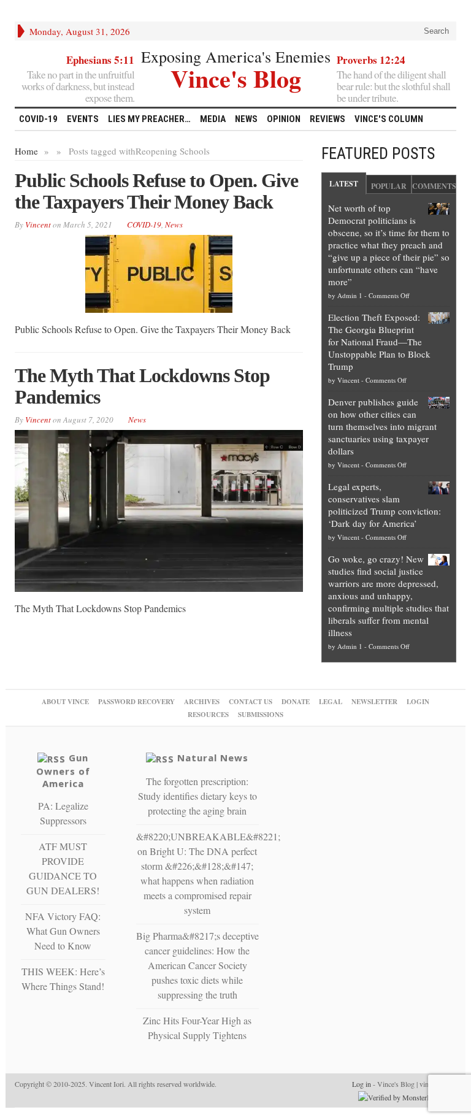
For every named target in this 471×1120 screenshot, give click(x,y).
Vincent (348, 380)
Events (83, 119)
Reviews (327, 119)
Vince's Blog (235, 77)
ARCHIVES (202, 702)
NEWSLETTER (374, 702)
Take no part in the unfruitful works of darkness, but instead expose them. (77, 86)
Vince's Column (388, 119)
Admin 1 (349, 295)
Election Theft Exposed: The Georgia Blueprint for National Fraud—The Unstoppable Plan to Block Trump (379, 341)
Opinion (284, 119)
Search (435, 31)
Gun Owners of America (63, 770)
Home (26, 151)
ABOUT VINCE (65, 702)
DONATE (295, 702)
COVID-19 (38, 119)
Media (213, 119)
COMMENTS (434, 186)
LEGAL (330, 702)
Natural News (212, 757)
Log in (361, 1084)
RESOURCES (208, 714)
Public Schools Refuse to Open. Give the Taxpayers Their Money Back (156, 191)
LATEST (343, 183)
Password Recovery (136, 702)
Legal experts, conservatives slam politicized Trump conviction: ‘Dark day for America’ (384, 504)
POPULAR (389, 186)
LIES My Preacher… (149, 119)
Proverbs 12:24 (371, 59)
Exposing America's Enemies (236, 56)
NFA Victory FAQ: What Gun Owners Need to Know (63, 931)
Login (418, 702)
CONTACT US (250, 702)
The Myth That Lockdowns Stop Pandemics (142, 386)
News (246, 119)
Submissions (260, 714)
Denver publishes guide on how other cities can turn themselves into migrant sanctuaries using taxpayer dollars (382, 426)
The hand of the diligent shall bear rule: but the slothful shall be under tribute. (393, 86)
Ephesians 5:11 (100, 59)
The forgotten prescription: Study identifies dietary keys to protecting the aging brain (197, 796)
